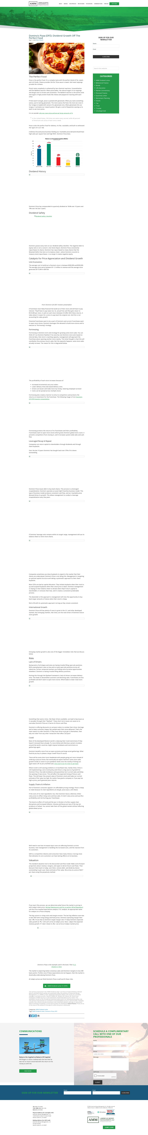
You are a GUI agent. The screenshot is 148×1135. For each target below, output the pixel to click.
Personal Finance (101, 93)
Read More (27, 1071)
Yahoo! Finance (72, 1003)
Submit (97, 1082)
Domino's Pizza (49, 1011)
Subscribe (106, 57)
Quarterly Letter (101, 96)
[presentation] (105, 1076)
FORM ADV (105, 1107)
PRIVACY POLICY (91, 1107)
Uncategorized (101, 111)
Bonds (98, 85)
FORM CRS (110, 1107)
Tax (97, 103)
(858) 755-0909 (39, 1106)
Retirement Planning (103, 98)
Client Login (109, 1127)
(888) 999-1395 (42, 1108)
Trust (98, 106)
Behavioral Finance (102, 83)
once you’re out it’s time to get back (66, 764)
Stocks (98, 101)
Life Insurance (100, 88)
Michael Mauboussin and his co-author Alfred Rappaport (64, 907)
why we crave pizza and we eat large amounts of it (56, 113)
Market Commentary (103, 90)
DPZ (56, 1011)
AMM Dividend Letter (42, 1009)
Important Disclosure (110, 1115)
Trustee (98, 108)
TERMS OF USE (99, 1107)
